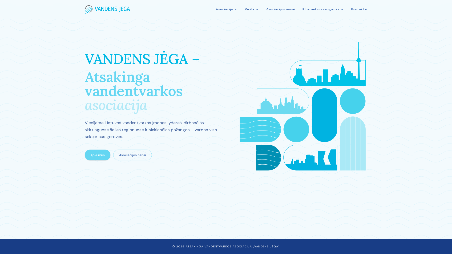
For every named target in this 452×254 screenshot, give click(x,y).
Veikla (249, 9)
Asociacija (224, 9)
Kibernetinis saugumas (321, 9)
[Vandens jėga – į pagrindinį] (107, 9)
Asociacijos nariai (280, 9)
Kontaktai (359, 9)
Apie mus (97, 155)
